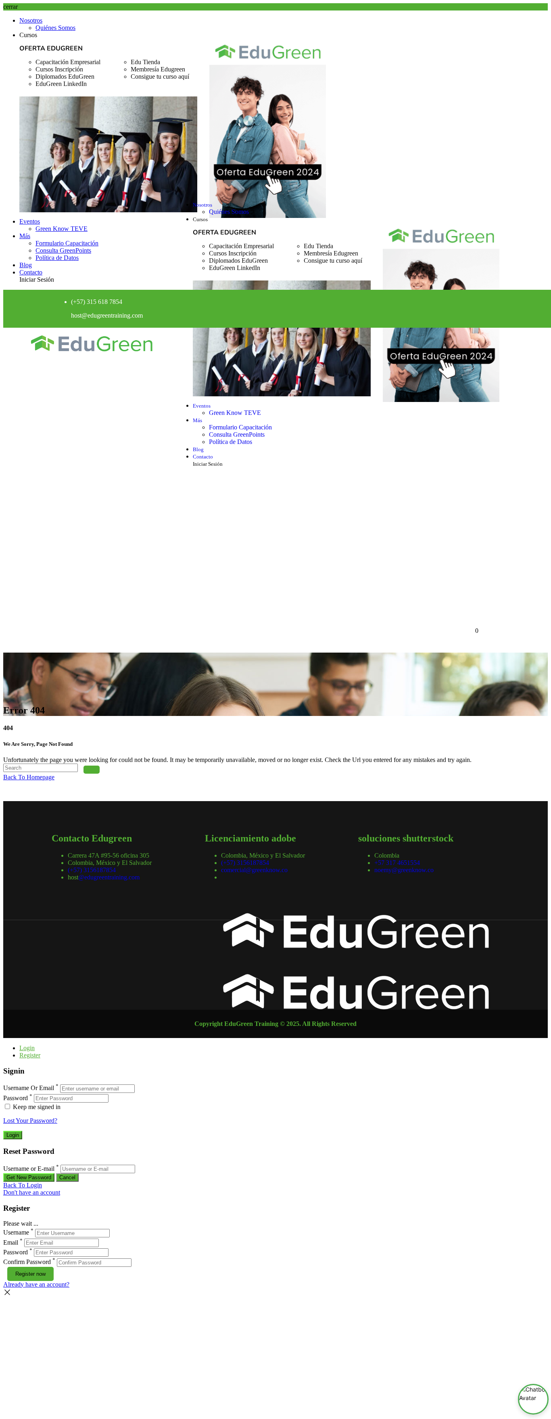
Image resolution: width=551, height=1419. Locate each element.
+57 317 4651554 (397, 862)
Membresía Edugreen (158, 69)
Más (24, 235)
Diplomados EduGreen (64, 76)
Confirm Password (27, 1262)
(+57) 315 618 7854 (96, 301)
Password (15, 1098)
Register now (30, 1274)
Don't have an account (31, 1192)
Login (27, 1047)
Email (10, 1242)
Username (16, 1232)
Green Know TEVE (61, 228)
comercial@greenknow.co (254, 869)
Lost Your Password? (30, 1120)
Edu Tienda (145, 62)
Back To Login (22, 1185)
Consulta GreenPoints (63, 250)
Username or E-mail (28, 1168)
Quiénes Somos (55, 27)
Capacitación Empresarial (67, 62)
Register (29, 1055)
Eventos (29, 221)
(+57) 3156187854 (92, 869)
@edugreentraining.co (109, 315)
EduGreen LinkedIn (61, 83)
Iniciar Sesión (36, 279)
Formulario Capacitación (66, 243)
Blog (25, 265)
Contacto (30, 272)
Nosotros (30, 20)
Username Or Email (28, 1088)
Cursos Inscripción (59, 69)
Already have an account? (36, 1284)
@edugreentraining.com (109, 877)
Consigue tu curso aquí (160, 76)
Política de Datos (57, 257)
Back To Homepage (28, 777)
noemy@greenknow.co (404, 869)
